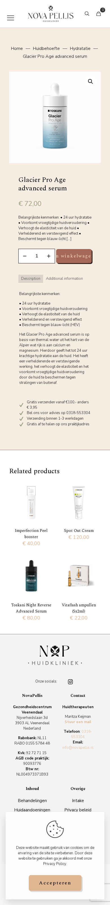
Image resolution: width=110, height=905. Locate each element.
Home (17, 48)
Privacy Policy (54, 863)
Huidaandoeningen (32, 810)
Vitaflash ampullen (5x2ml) (79, 608)
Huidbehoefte (46, 48)
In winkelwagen (73, 256)
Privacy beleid (77, 810)
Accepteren (55, 883)
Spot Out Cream (79, 531)
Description (30, 278)
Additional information (64, 278)
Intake (78, 800)
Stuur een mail (78, 722)
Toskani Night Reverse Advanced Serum (31, 608)
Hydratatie (80, 48)
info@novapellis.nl (78, 747)
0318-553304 (81, 734)
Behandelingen (32, 800)
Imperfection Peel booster (31, 534)
